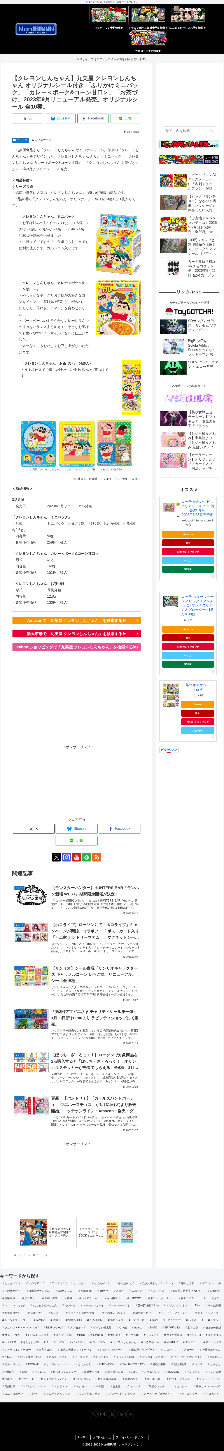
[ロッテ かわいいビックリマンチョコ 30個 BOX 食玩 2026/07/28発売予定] (171, 508)
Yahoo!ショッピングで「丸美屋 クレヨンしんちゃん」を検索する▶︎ (76, 647)
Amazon (188, 534)
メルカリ (188, 560)
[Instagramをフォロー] (66, 857)
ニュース (22, 140)
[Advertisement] (76, 700)
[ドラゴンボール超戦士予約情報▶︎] (148, 15)
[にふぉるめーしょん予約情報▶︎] (187, 15)
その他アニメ (43, 140)
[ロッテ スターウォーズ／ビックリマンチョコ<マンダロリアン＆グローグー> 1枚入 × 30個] (171, 601)
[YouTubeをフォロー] (76, 857)
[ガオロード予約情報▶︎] (148, 39)
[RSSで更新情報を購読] (96, 857)
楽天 (188, 543)
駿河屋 (188, 569)
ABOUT (83, 1437)
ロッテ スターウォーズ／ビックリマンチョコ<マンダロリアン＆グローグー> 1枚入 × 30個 (197, 605)
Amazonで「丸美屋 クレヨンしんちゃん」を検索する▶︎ (76, 620)
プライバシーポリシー (131, 1437)
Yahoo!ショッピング (188, 551)
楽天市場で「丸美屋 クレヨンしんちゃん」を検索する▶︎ (76, 634)
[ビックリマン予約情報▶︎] (109, 15)
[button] (211, 130)
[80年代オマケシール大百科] (171, 695)
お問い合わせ (102, 1437)
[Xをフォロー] (56, 857)
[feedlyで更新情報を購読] (86, 857)
